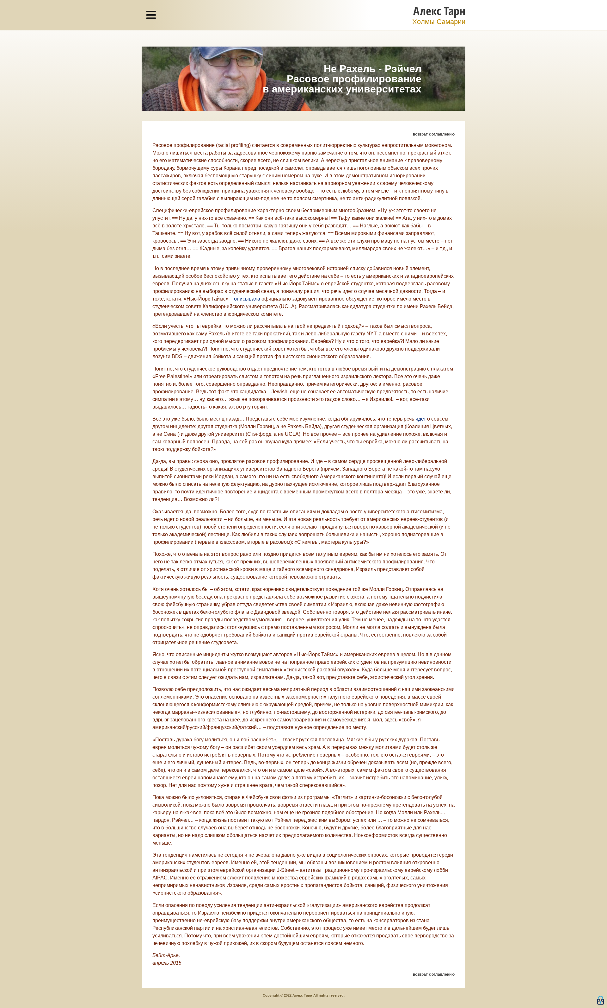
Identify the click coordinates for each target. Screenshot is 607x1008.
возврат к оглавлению (434, 134)
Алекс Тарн (439, 11)
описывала (247, 298)
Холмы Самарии (438, 22)
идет (420, 419)
